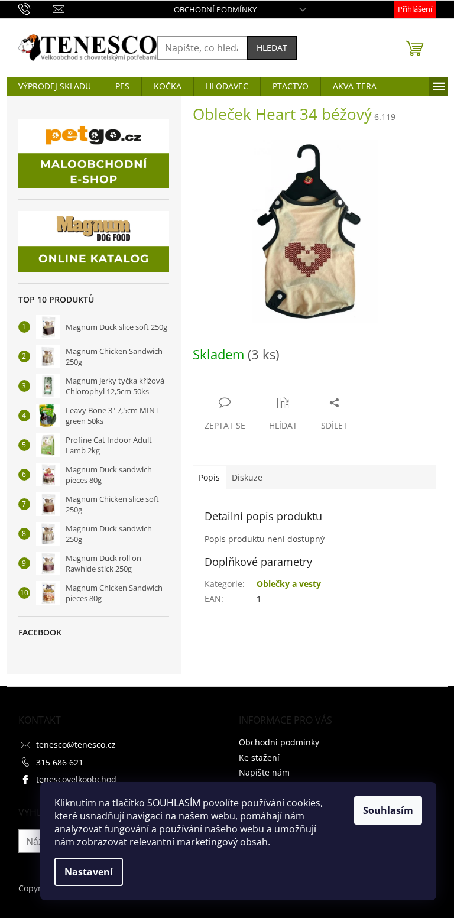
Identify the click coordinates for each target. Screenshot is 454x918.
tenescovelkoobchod (76, 779)
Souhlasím (388, 810)
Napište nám (264, 772)
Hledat (272, 47)
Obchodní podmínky (215, 9)
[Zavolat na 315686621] (35, 8)
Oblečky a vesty (289, 583)
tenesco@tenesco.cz (76, 744)
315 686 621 (59, 762)
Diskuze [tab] (247, 477)
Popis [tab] (209, 477)
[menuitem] (55, 86)
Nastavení (88, 871)
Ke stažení (259, 757)
